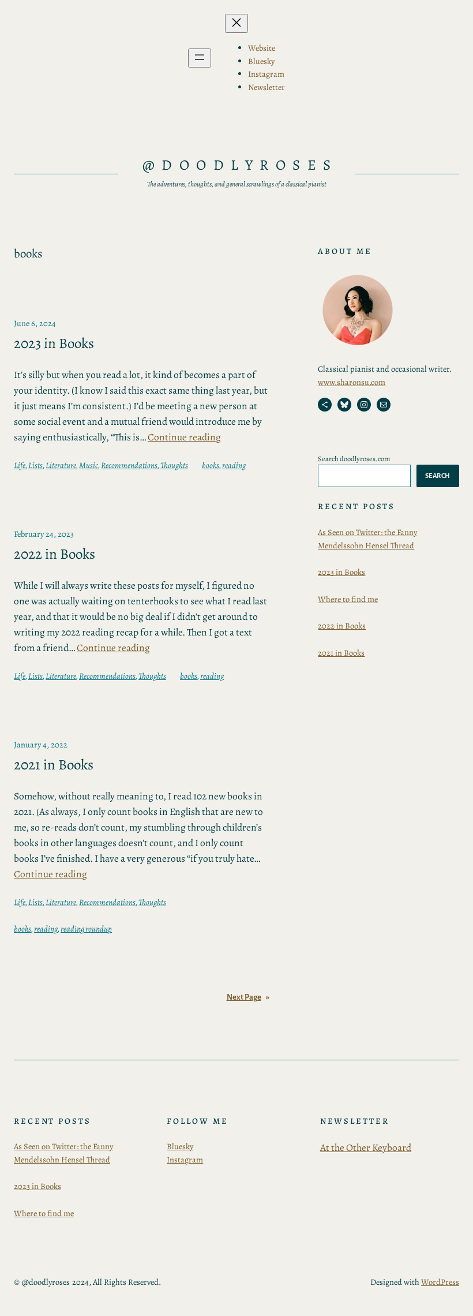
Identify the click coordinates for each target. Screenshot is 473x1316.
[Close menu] (236, 23)
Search (438, 475)
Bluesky (180, 1146)
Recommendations (129, 465)
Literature (61, 465)
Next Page (248, 997)
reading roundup (86, 928)
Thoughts (174, 465)
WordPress (440, 1282)
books (210, 465)
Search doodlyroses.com (354, 458)
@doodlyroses (240, 165)
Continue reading (184, 437)
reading (234, 465)
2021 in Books (53, 765)
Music (88, 465)
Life (19, 465)
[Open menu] (199, 58)
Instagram (185, 1159)
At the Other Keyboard (365, 1147)
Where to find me (348, 599)
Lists (35, 465)
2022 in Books (54, 554)
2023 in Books (54, 343)
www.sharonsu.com (351, 382)
